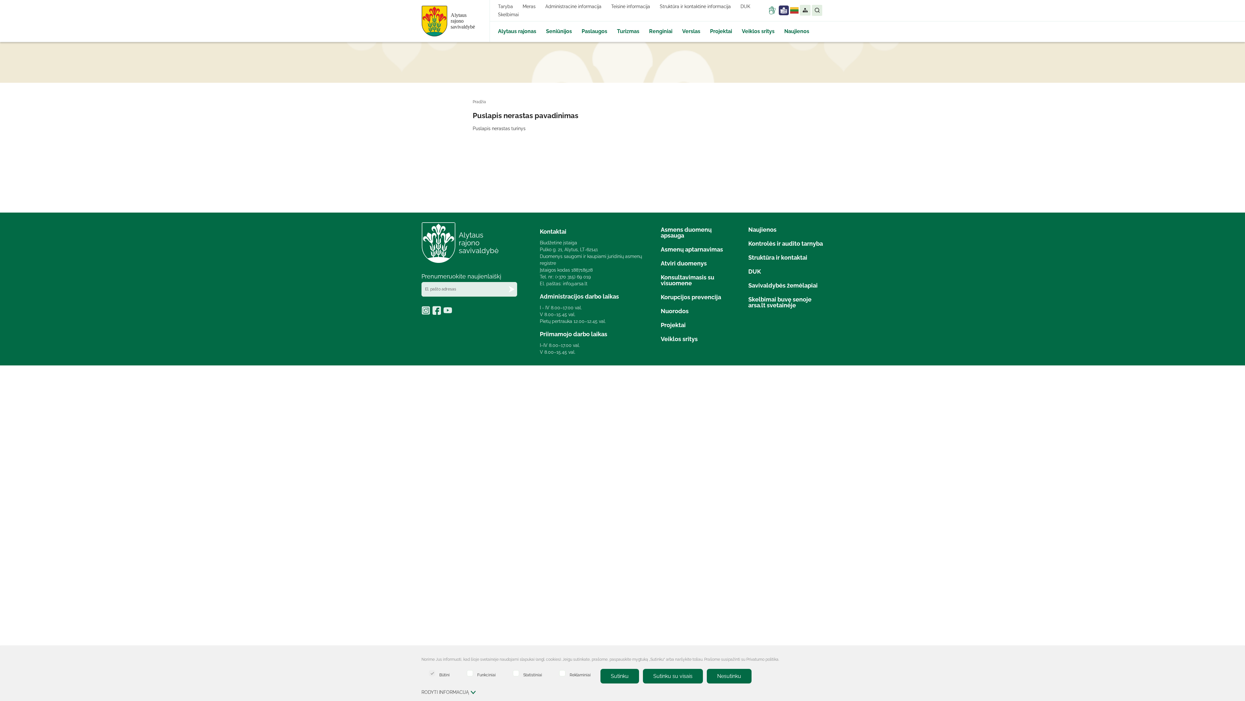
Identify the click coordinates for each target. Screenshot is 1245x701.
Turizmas (628, 31)
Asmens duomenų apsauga (686, 232)
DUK (745, 6)
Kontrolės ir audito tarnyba (785, 243)
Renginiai (660, 31)
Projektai (721, 31)
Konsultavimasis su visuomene (687, 280)
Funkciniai (486, 675)
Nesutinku (729, 676)
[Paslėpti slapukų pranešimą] (817, 660)
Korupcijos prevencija (691, 297)
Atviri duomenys (684, 263)
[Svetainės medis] (805, 10)
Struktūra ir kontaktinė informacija (695, 6)
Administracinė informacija (573, 6)
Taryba (505, 6)
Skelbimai (508, 14)
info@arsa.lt (575, 283)
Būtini (444, 675)
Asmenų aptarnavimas (692, 249)
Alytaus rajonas (517, 31)
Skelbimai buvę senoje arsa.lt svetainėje (780, 302)
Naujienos (796, 31)
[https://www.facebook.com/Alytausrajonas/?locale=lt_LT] (438, 312)
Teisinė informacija (630, 6)
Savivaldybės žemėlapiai (783, 285)
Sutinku (620, 676)
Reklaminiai (580, 675)
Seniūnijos (559, 31)
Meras (529, 6)
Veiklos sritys (758, 31)
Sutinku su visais (673, 676)
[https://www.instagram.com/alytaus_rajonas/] (427, 312)
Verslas (691, 31)
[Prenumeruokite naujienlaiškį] (511, 289)
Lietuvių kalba (794, 10)
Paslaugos (594, 31)
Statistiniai (532, 675)
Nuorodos (675, 311)
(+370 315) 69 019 (573, 276)
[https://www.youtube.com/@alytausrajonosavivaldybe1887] (449, 312)
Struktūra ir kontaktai (777, 257)
